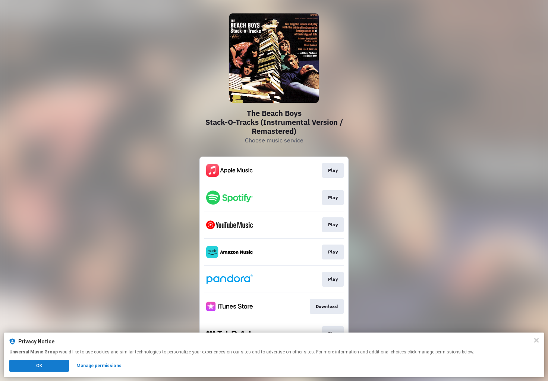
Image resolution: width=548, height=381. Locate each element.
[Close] (536, 340)
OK (39, 365)
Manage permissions (99, 365)
